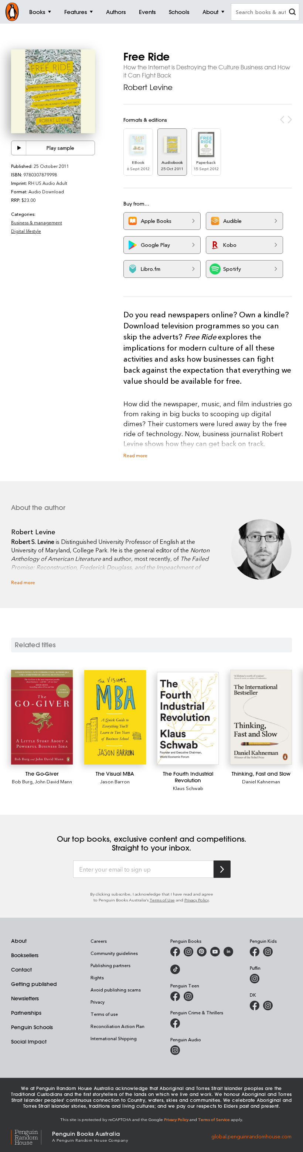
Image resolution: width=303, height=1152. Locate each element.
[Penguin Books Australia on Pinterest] (202, 951)
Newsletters (25, 998)
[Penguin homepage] (12, 12)
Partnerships (26, 1013)
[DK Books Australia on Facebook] (254, 1005)
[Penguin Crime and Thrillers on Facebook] (175, 1023)
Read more (135, 455)
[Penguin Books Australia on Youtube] (215, 951)
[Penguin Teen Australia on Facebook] (175, 996)
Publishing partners (110, 965)
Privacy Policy (196, 900)
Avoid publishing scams (116, 989)
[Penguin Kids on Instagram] (268, 951)
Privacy (98, 1001)
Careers (99, 941)
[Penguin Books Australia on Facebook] (175, 951)
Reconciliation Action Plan (117, 1026)
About (19, 941)
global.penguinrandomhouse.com (251, 1136)
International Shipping (114, 1038)
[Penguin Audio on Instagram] (175, 1050)
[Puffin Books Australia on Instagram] (254, 978)
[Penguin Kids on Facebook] (254, 951)
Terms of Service (214, 1119)
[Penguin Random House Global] (31, 1136)
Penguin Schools (32, 1027)
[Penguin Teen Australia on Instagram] (188, 996)
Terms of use (104, 1014)
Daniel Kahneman (261, 781)
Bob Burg (22, 781)
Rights (97, 977)
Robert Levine (148, 87)
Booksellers (24, 955)
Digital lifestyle (26, 231)
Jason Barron (115, 781)
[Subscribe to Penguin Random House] (222, 869)
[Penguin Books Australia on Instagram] (188, 951)
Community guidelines (114, 953)
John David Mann (53, 781)
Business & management (36, 222)
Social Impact (29, 1041)
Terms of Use (162, 900)
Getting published (34, 984)
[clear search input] (292, 12)
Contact (21, 969)
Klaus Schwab (188, 787)
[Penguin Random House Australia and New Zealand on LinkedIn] (228, 951)
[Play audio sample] (18, 148)
